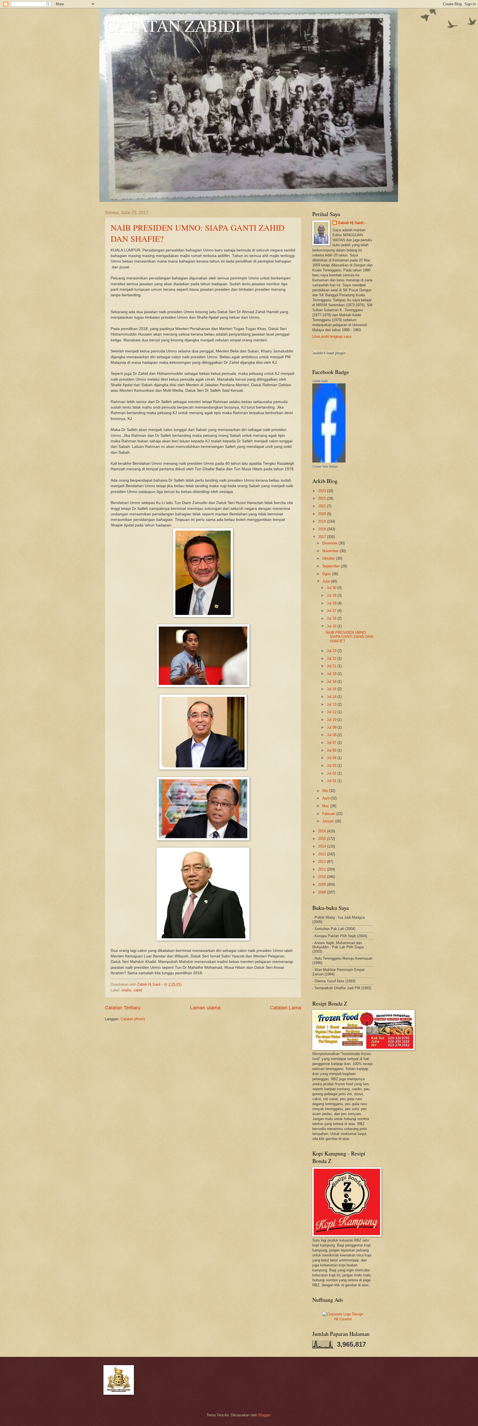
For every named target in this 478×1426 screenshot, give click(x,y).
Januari (328, 821)
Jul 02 (332, 773)
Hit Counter (343, 1319)
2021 (322, 506)
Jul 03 (332, 765)
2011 (322, 869)
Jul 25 (332, 626)
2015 (322, 839)
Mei (325, 791)
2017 (322, 537)
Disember (330, 543)
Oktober (329, 558)
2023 (322, 491)
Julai (326, 581)
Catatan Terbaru (123, 1008)
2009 (322, 884)
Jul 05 (332, 750)
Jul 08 (332, 735)
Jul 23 (332, 651)
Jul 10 (332, 720)
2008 (322, 892)
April (326, 798)
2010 (322, 877)
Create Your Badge (325, 466)
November (331, 551)
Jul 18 (332, 681)
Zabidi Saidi (320, 381)
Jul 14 (332, 697)
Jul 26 (332, 618)
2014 (322, 846)
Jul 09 (332, 727)
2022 (322, 498)
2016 (322, 831)
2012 (322, 861)
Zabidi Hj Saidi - (352, 223)
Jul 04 (332, 758)
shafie (126, 990)
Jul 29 (332, 595)
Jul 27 (332, 611)
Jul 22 (332, 658)
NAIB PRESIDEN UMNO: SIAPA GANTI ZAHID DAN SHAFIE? (349, 636)
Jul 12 (332, 712)
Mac (326, 806)
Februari (329, 814)
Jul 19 (332, 674)
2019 (322, 521)
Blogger (264, 1415)
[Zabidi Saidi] (328, 461)
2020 (322, 514)
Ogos (327, 574)
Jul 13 (332, 704)
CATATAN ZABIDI (173, 25)
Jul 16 (332, 689)
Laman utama (205, 1008)
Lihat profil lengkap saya (331, 336)
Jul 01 (332, 781)
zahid (137, 990)
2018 (322, 529)
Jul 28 (332, 603)
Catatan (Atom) (133, 1019)
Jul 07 (332, 743)
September (331, 566)
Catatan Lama (285, 1008)
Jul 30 (332, 588)
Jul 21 (332, 666)
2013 (322, 854)
